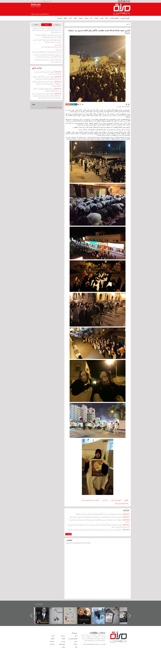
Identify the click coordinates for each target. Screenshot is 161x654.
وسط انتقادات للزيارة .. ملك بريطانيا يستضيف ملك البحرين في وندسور (48, 61)
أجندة (70, 18)
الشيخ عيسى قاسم (116, 500)
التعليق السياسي (114, 18)
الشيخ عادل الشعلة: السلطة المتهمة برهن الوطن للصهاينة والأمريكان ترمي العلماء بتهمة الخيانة (99, 517)
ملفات (75, 18)
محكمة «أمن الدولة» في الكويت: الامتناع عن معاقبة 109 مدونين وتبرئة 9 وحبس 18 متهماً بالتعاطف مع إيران (46, 84)
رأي (91, 18)
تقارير (101, 18)
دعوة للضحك (58, 609)
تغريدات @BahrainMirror (54, 107)
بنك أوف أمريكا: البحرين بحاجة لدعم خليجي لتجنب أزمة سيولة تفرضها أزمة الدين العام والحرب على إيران (98, 530)
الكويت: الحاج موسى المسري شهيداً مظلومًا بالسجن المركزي (47, 73)
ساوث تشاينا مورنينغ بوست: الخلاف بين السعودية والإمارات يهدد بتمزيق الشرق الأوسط (48, 36)
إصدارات (59, 18)
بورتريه (63, 641)
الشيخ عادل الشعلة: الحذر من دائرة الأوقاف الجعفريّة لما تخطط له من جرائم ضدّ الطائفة (103, 514)
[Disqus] (97, 572)
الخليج (65, 18)
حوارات (96, 18)
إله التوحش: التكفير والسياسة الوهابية (44, 610)
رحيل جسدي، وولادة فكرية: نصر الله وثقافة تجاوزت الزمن (46, 51)
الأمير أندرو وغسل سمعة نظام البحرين (51, 46)
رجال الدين (105, 500)
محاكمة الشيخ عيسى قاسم (121, 503)
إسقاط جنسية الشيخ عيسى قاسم (90, 500)
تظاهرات (126, 500)
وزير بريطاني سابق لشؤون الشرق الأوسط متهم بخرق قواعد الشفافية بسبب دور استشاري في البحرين (47, 56)
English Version (35, 5)
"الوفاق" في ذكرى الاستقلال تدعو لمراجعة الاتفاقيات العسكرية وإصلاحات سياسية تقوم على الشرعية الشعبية (99, 521)
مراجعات (51, 641)
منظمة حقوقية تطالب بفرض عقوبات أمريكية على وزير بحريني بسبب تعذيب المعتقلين (47, 41)
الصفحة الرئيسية (124, 18)
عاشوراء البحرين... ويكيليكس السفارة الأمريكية (100, 611)
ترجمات (86, 18)
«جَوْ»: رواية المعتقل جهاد (72, 610)
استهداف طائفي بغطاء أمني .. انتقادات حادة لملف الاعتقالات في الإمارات (47, 90)
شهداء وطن (86, 609)
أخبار (106, 18)
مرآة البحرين (122, 9)
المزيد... (68, 534)
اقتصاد (80, 18)
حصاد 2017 (114, 609)
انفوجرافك (62, 644)
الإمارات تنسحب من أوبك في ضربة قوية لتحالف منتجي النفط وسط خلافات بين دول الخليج (47, 78)
